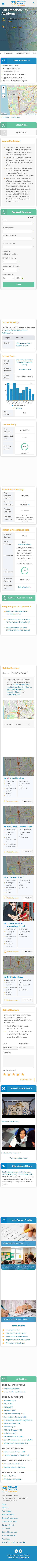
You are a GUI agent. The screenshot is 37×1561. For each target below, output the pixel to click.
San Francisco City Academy (10, 1121)
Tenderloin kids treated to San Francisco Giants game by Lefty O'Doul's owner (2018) (17, 1173)
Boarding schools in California (14, 1467)
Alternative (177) (9, 1427)
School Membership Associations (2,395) (18, 1440)
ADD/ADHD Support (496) (13, 1430)
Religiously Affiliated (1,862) (13, 1436)
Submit (18, 284)
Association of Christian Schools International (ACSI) (24, 362)
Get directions (16, 117)
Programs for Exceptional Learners (18, 1340)
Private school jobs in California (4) (16, 1455)
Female (13, 254)
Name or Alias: (24, 1043)
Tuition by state (9, 1476)
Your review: (7, 1052)
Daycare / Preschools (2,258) (14, 1413)
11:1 (28, 505)
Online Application (24, 587)
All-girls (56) (8, 1404)
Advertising (6, 1539)
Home (4, 1504)
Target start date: (9, 274)
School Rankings (8, 1514)
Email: (5, 220)
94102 (10, 21)
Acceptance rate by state (13, 1479)
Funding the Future (12, 1330)
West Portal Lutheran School (18, 686)
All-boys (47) (8, 1407)
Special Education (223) (12, 1423)
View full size (5, 117)
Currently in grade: (9, 258)
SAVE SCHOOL (21, 132)
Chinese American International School (16, 690)
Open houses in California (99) (14, 1452)
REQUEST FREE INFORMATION (20, 598)
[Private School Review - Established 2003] (18, 3)
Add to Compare (12, 801)
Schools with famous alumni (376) (16, 1443)
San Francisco (22, 19)
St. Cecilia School (19, 684)
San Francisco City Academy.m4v (11, 1153)
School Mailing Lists (9, 1535)
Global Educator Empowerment (17, 1336)
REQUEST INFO (22, 125)
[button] (4, 1075)
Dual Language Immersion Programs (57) (18, 1420)
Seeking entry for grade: (11, 266)
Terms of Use (13, 1557)
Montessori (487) (10, 1410)
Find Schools (6, 1511)
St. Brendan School (13, 694)
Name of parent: (8, 227)
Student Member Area (10, 1518)
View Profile (27, 801)
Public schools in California (13, 1464)
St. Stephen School (15, 877)
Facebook (20, 1551)
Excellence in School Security (16, 1333)
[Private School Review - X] (16, 1551)
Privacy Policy (24, 1557)
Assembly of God (25, 369)
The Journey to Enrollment (15, 1343)
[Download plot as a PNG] (31, 383)
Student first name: (9, 235)
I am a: (5, 1043)
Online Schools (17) (10, 1433)
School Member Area (9, 1532)
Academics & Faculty (22, 53)
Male (6, 254)
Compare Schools (8, 1525)
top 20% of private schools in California (15, 332)
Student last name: (9, 243)
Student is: (6, 251)
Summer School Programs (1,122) (15, 1417)
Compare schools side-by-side (14, 1392)
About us (5, 1508)
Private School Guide (9, 1521)
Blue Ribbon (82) (10, 1400)
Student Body (9, 53)
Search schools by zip (11, 1388)
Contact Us (6, 1528)
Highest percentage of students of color (24, 344)
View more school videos (18, 1158)
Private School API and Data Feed (14, 1542)
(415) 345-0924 (17, 27)
